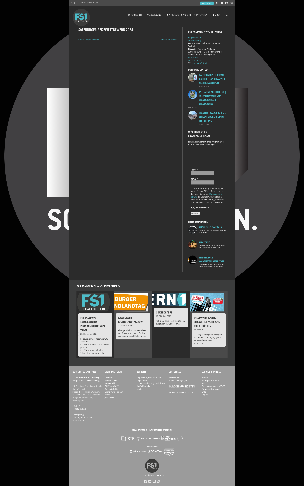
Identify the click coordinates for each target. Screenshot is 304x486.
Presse (205, 377)
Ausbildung (155, 15)
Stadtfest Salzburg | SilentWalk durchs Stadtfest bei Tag (213, 116)
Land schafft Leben (168, 39)
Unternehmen (113, 372)
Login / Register (207, 3)
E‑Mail (194, 179)
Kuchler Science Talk (210, 227)
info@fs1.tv (75, 3)
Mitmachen (201, 15)
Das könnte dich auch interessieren (98, 286)
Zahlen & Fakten (112, 389)
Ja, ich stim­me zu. (200, 207)
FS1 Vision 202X (112, 386)
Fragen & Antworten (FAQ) (213, 386)
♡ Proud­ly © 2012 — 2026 (152, 475)
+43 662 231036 (86, 3)
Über (217, 15)
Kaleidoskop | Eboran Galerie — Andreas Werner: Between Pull (212, 79)
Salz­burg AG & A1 (199, 63)
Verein (108, 394)
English (95, 3)
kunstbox (204, 242)
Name (194, 169)
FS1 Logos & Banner (210, 380)
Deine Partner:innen (114, 392)
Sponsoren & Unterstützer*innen (152, 430)
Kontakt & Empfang (84, 372)
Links (204, 392)
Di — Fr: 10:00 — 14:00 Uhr (181, 392)
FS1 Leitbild (110, 383)
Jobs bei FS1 (110, 397)
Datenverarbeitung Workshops (151, 383)
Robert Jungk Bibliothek (88, 39)
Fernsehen (136, 15)
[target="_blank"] (231, 3)
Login (139, 389)
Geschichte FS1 (111, 380)
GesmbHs (109, 377)
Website (141, 372)
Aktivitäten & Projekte (180, 15)
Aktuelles (175, 372)
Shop (204, 383)
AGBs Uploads (143, 386)
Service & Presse (211, 372)
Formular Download (211, 389)
